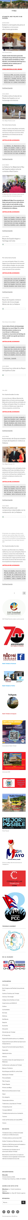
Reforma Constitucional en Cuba (11, 1091)
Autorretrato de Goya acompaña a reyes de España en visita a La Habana (14, 441)
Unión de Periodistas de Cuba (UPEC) (12, 1119)
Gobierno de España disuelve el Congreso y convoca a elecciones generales (13, 27)
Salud (3, 1094)
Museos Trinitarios (7, 1068)
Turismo (4, 1116)
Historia (4, 1056)
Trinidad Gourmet (7, 1107)
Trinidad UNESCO (7, 1110)
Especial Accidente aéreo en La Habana (13, 1038)
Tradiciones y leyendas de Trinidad (11, 1103)
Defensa (4, 1016)
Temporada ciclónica (8, 1100)
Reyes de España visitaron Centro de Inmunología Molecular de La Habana (11, 302)
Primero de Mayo (7, 1087)
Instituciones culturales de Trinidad (12, 1065)
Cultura (4, 1006)
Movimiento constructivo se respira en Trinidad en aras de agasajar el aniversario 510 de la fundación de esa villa (13, 1156)
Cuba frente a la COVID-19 (9, 1003)
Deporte (4, 1022)
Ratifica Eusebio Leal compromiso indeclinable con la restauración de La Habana (13, 510)
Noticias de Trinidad (7, 1074)
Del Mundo (5, 1019)
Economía (5, 1025)
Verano (4, 1123)
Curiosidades (6, 1009)
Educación (5, 1029)
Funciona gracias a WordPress (9, 1216)
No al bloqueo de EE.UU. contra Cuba (12, 1071)
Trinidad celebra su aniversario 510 (11, 1138)
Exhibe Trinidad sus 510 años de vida (12, 1141)
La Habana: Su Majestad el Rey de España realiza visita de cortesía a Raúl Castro (13, 169)
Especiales (5, 1050)
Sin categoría (6, 1097)
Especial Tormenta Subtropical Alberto (13, 1047)
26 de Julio (5, 985)
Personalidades (6, 1078)
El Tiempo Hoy (6, 1035)
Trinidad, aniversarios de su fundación (12, 1113)
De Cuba (4, 1012)
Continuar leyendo (7, 88)
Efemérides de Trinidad (8, 1032)
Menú (14, 10)
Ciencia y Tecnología (8, 996)
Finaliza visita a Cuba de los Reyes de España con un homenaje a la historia (12, 98)
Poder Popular (6, 1084)
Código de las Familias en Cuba (10, 1000)
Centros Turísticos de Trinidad (10, 993)
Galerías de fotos (7, 1053)
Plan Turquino (6, 1081)
